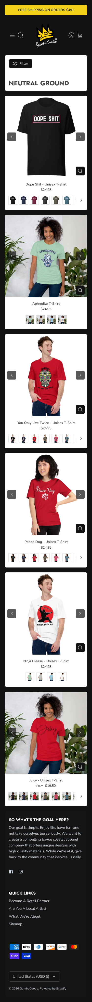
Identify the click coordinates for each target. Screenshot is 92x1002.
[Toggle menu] (12, 35)
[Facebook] (11, 871)
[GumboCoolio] (46, 35)
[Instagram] (21, 871)
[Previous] (11, 136)
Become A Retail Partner (29, 900)
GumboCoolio (29, 988)
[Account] (69, 35)
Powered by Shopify (53, 988)
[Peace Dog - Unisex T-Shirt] (46, 494)
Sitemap (15, 924)
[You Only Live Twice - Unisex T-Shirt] (46, 375)
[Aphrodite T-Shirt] (46, 256)
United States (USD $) (31, 976)
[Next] (81, 200)
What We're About (24, 916)
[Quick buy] (80, 171)
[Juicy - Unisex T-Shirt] (46, 733)
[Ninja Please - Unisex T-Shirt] (46, 613)
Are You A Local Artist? (27, 908)
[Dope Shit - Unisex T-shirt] (46, 137)
